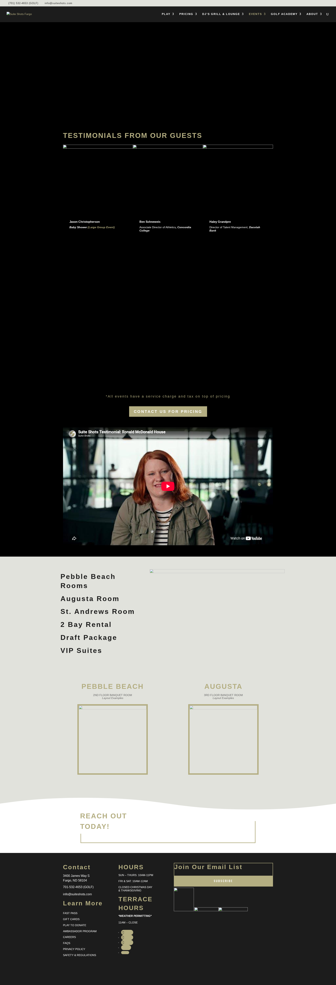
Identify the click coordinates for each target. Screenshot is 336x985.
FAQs (66, 943)
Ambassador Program (80, 931)
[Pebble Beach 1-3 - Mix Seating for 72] (112, 708)
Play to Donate (74, 925)
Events (255, 14)
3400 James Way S (76, 875)
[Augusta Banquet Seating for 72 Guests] (223, 708)
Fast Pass (70, 913)
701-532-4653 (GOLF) (78, 887)
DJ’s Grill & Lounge (221, 14)
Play (166, 14)
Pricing (186, 14)
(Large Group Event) (101, 227)
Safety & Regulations (79, 955)
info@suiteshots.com (77, 894)
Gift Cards (71, 919)
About (312, 14)
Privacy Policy (74, 949)
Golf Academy (284, 14)
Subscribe (223, 881)
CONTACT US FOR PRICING (168, 411)
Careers (69, 937)
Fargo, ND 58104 (75, 880)
